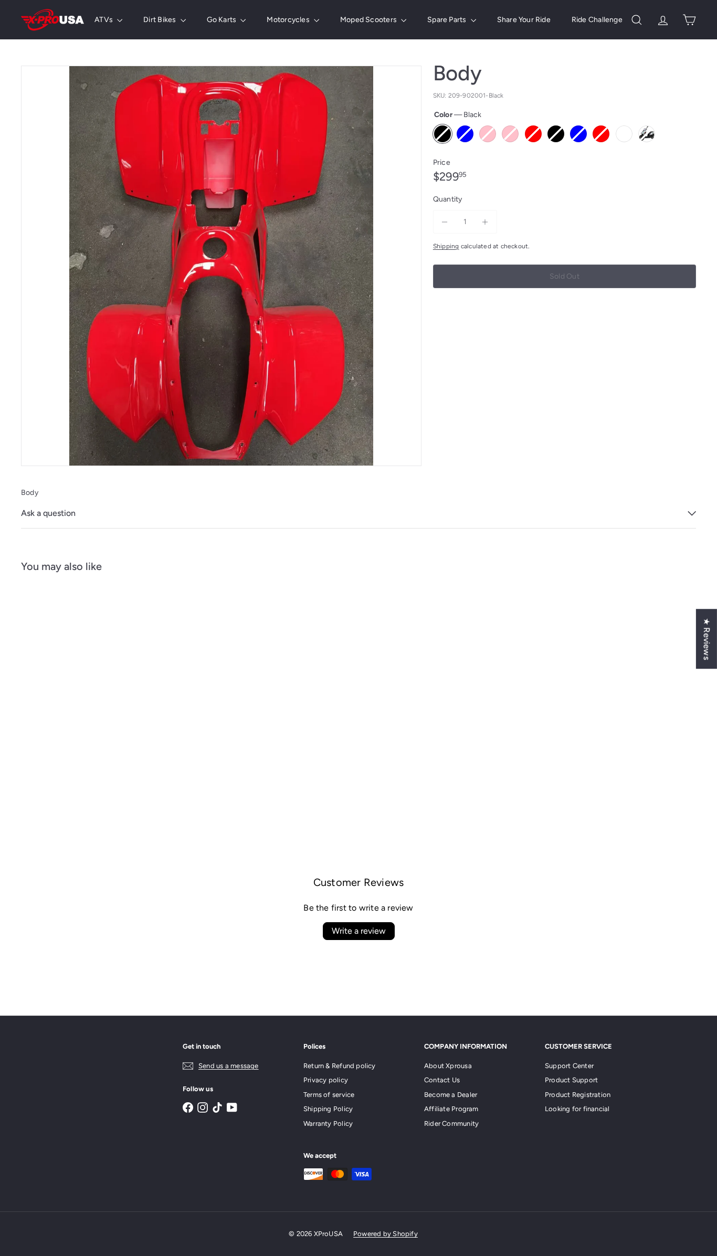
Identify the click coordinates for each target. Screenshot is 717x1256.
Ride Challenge (597, 19)
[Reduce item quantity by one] (445, 222)
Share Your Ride (524, 19)
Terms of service (328, 1095)
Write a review (359, 931)
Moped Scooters (369, 19)
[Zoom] (221, 266)
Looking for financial (577, 1109)
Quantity (447, 199)
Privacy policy (325, 1080)
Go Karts (222, 19)
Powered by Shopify (385, 1234)
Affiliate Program (451, 1109)
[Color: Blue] (60, 706)
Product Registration (577, 1095)
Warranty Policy (328, 1123)
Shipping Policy (328, 1109)
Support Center (569, 1066)
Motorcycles (289, 19)
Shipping (446, 246)
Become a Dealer (450, 1095)
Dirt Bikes (160, 19)
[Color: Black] (39, 706)
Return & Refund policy (339, 1066)
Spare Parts (447, 19)
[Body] (73, 688)
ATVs (104, 19)
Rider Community (451, 1123)
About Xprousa (448, 1066)
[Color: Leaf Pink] (81, 706)
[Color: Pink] (102, 706)
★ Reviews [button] (707, 639)
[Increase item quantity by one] (485, 222)
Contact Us (442, 1080)
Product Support (571, 1080)
